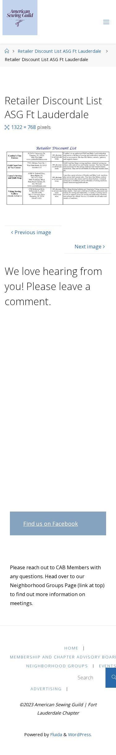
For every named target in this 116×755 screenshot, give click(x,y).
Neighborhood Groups (57, 666)
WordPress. (80, 734)
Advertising (46, 688)
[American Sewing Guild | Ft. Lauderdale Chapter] (20, 17)
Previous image (33, 232)
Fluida (55, 734)
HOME (71, 648)
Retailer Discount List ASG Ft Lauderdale (59, 51)
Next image (88, 246)
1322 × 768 (24, 127)
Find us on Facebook (50, 523)
